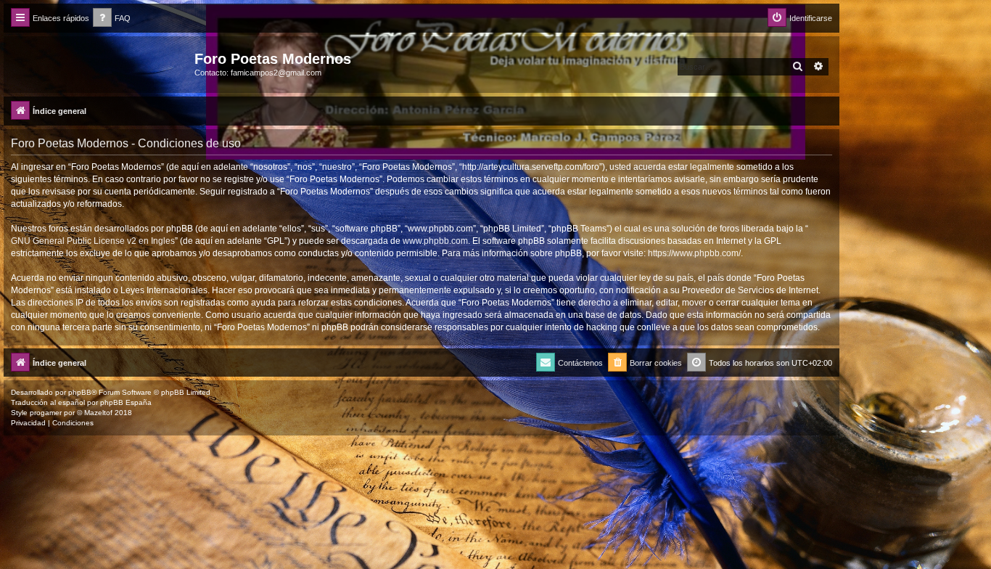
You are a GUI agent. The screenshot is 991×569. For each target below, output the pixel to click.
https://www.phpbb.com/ (694, 253)
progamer (46, 413)
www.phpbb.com (435, 241)
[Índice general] (100, 63)
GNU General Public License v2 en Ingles (93, 241)
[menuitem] (112, 18)
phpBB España (126, 402)
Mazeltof (98, 413)
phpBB (79, 392)
